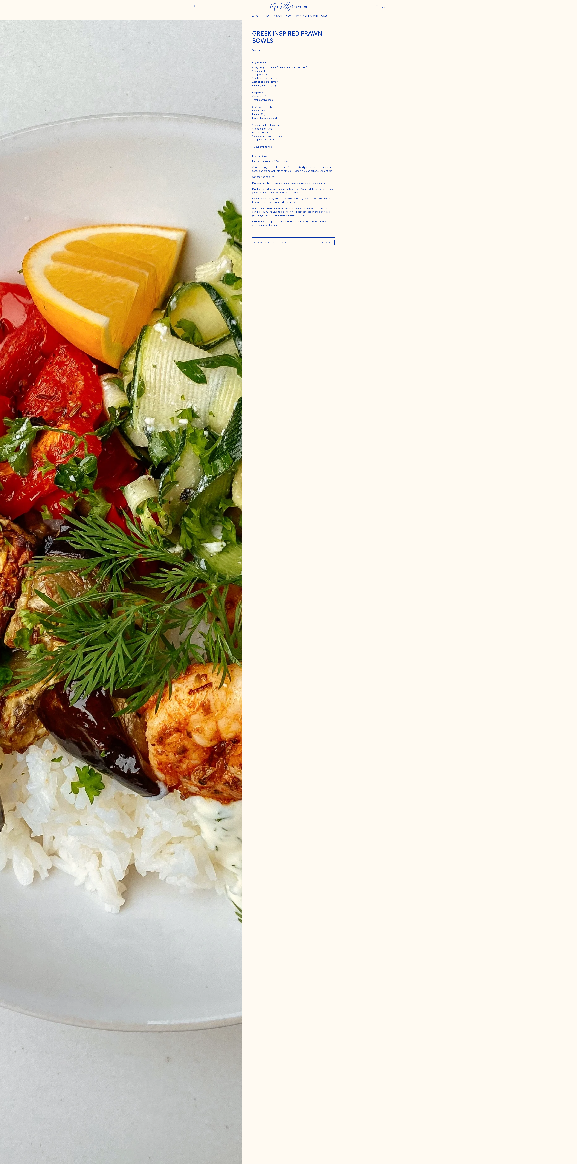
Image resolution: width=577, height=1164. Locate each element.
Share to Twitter (279, 242)
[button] (194, 6)
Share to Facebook (261, 242)
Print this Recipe (326, 242)
